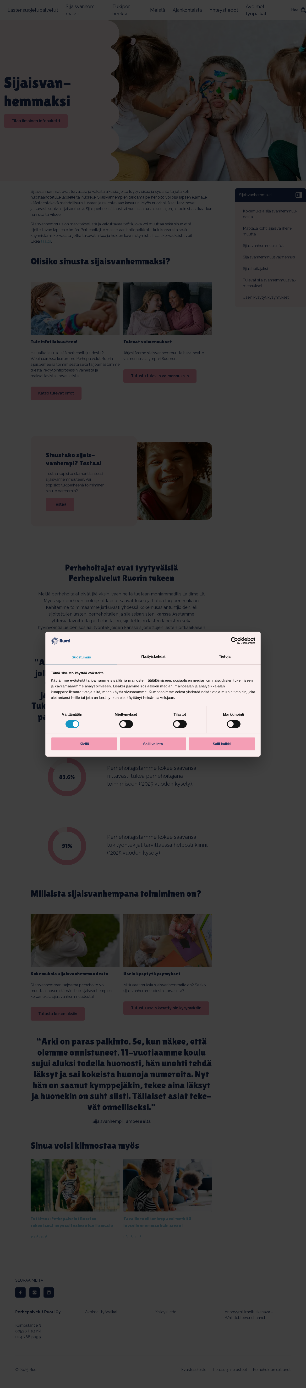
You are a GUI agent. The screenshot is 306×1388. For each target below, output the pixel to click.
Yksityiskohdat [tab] (153, 656)
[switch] (126, 724)
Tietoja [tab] (224, 656)
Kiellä (84, 744)
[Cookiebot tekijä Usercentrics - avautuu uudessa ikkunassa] (234, 640)
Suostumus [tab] (81, 657)
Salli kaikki (222, 744)
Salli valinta (153, 744)
